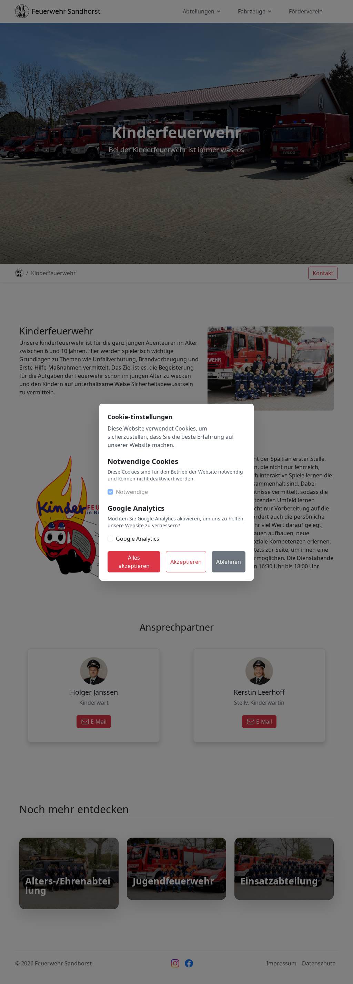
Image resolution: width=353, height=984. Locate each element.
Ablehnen (228, 562)
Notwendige (132, 492)
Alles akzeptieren (134, 562)
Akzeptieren (186, 562)
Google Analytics (137, 538)
